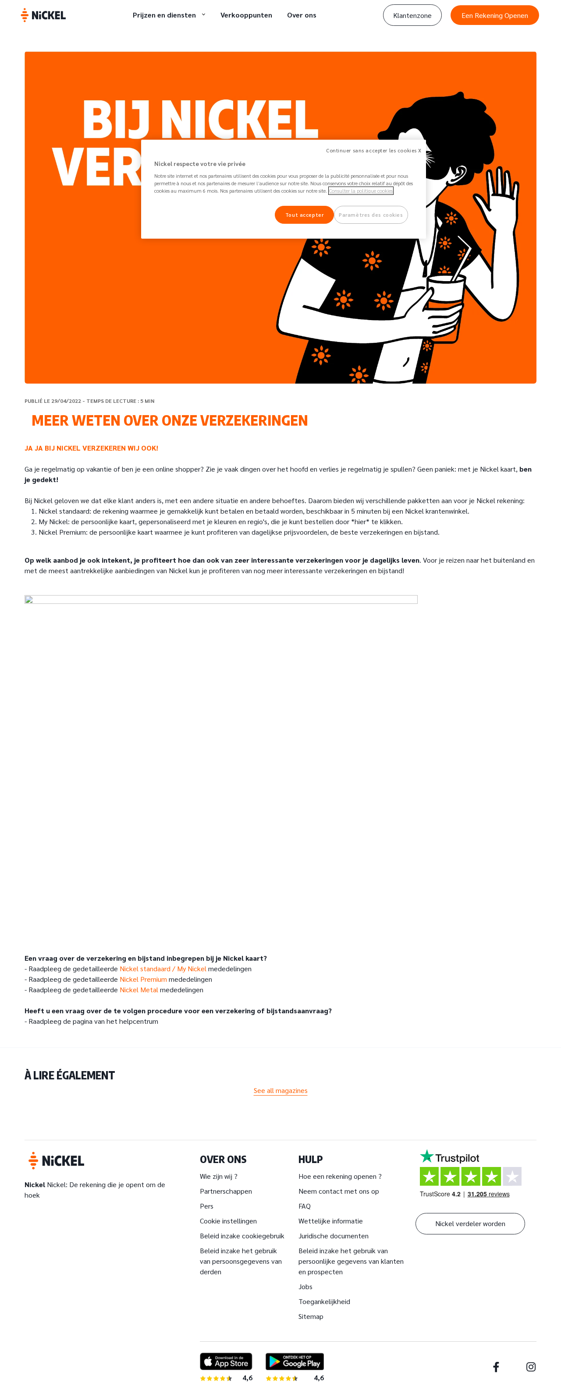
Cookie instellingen (228, 1220)
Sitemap (310, 1316)
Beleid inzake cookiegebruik (242, 1235)
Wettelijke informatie (330, 1220)
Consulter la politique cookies (361, 190)
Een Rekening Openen (495, 15)
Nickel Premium (143, 979)
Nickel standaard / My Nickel (163, 968)
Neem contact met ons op (338, 1190)
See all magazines (281, 1090)
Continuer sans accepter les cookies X (374, 150)
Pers (206, 1205)
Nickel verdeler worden (470, 1223)
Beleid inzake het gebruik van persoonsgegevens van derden (241, 1261)
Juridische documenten (333, 1235)
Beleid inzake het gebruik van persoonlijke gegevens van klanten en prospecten (351, 1261)
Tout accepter (304, 215)
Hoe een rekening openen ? (340, 1176)
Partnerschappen (226, 1190)
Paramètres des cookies (371, 215)
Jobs (305, 1286)
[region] (283, 189)
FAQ (304, 1205)
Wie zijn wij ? (219, 1176)
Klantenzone (412, 15)
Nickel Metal (139, 989)
